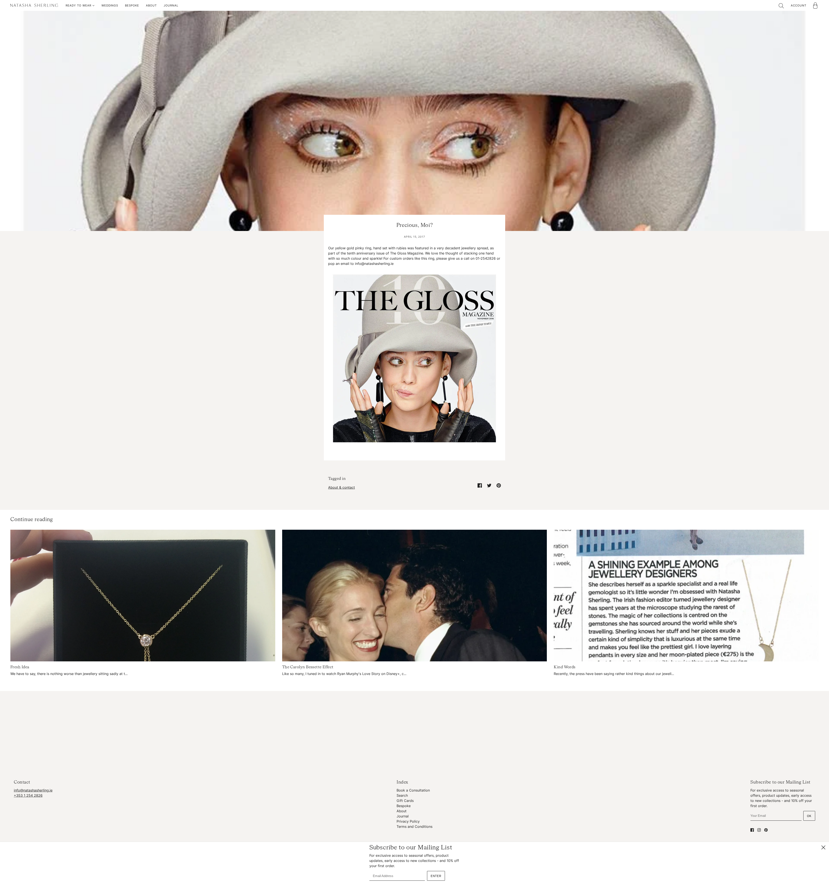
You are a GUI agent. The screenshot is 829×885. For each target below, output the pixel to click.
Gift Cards (405, 800)
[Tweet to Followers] (489, 485)
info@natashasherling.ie (33, 790)
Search (402, 795)
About (402, 811)
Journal (403, 816)
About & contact (341, 487)
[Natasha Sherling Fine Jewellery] (34, 6)
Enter (436, 876)
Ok (809, 816)
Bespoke (404, 806)
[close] (823, 847)
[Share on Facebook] (479, 485)
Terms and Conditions (414, 826)
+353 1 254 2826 (28, 795)
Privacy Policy (408, 821)
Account (798, 5)
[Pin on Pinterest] (498, 485)
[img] (752, 829)
